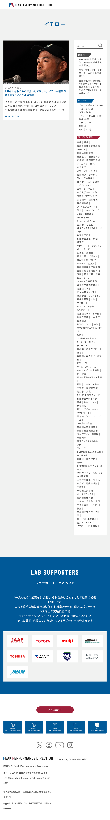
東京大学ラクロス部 (87, 192)
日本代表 (82, 256)
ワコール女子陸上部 (87, 281)
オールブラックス (85, 494)
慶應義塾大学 (93, 160)
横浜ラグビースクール (88, 409)
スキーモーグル (85, 188)
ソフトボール (83, 412)
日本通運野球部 (85, 153)
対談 (81, 125)
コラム (82, 112)
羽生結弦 (82, 174)
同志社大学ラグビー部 (88, 313)
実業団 (95, 434)
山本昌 (81, 252)
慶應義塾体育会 (85, 497)
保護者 (81, 242)
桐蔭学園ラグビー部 (87, 398)
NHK (80, 341)
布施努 (81, 160)
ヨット (80, 462)
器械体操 (82, 405)
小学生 (81, 387)
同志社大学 (83, 288)
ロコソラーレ (84, 277)
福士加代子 (91, 341)
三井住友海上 (84, 479)
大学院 (81, 501)
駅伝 (96, 238)
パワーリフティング (86, 170)
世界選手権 (83, 203)
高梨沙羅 (82, 295)
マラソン (81, 263)
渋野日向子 (95, 156)
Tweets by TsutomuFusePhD (72, 759)
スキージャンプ (92, 210)
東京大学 (82, 167)
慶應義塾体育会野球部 (89, 145)
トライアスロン (84, 324)
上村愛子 (96, 317)
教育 (98, 274)
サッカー (81, 302)
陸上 (79, 210)
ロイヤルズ (83, 370)
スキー (96, 384)
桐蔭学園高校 (84, 238)
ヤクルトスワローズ (87, 366)
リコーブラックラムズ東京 (89, 377)
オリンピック (95, 295)
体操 (79, 508)
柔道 (79, 430)
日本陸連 (82, 320)
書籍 (79, 402)
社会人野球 (83, 299)
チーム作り (83, 163)
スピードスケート (93, 504)
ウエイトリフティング (87, 195)
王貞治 (81, 224)
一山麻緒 (95, 370)
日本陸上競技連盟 (86, 458)
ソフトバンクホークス (88, 338)
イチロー (82, 526)
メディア (83, 122)
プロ (86, 235)
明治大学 (82, 437)
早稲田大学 (83, 426)
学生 (79, 504)
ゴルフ (80, 259)
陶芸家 (81, 391)
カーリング (91, 259)
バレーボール (84, 217)
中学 (96, 324)
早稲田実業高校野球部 (89, 267)
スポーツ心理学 (85, 178)
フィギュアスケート (86, 206)
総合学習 (82, 373)
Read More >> (12, 116)
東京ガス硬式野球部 (87, 483)
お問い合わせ (55, 709)
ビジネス (93, 256)
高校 (79, 352)
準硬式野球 (92, 387)
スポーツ (82, 448)
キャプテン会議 (85, 423)
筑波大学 (93, 263)
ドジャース (82, 363)
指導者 (81, 181)
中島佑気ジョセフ (86, 292)
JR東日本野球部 (86, 213)
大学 (93, 299)
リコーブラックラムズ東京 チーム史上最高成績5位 (90, 73)
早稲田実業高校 (85, 490)
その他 (82, 129)
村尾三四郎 (83, 317)
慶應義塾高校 (91, 430)
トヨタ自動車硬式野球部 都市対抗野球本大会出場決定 (90, 62)
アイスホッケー (85, 185)
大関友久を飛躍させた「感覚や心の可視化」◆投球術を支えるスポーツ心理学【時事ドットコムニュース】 (90, 86)
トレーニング (90, 402)
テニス (80, 486)
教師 (79, 334)
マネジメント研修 (86, 306)
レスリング (82, 455)
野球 (79, 235)
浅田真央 (96, 270)
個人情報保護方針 (12, 791)
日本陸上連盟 (93, 501)
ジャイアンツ (83, 434)
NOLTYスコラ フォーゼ (89, 395)
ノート (87, 384)
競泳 (93, 163)
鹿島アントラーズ (86, 522)
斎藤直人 (82, 156)
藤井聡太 (94, 199)
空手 (79, 142)
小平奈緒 (94, 174)
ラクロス (81, 149)
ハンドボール (84, 309)
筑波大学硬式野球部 (87, 284)
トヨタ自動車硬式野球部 (89, 451)
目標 (93, 426)
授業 (89, 391)
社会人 (97, 479)
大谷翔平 (82, 199)
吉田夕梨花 (83, 270)
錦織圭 (90, 252)
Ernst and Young (87, 221)
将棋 (86, 142)
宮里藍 (90, 224)
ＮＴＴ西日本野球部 (87, 518)
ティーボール (84, 345)
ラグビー (95, 349)
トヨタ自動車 (93, 181)
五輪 (79, 274)
